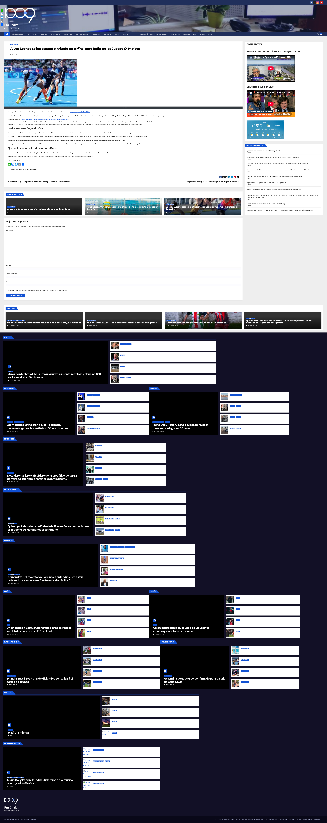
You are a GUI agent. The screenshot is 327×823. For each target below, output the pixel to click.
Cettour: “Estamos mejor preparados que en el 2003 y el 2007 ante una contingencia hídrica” (141, 572)
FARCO (117, 34)
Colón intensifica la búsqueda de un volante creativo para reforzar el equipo (181, 629)
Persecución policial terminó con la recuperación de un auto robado (253, 431)
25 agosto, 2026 (14, 325)
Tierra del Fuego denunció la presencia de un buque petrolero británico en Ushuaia (258, 397)
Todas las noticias (307, 819)
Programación (206, 34)
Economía (123, 344)
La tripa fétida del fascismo (121, 702)
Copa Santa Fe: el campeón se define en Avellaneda (110, 673)
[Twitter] (2, 17)
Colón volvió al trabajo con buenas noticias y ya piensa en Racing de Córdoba (261, 600)
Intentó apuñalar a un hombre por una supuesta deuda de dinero (142, 380)
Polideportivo (14, 44)
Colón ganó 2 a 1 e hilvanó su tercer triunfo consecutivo (254, 623)
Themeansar (33, 819)
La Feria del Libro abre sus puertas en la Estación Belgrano (112, 764)
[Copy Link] (2, 20)
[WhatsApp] (2, 10)
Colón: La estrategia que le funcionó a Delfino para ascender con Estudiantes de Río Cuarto (266, 634)
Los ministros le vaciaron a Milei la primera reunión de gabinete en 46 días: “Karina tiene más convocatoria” (280, 210)
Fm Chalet (11, 25)
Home (214, 819)
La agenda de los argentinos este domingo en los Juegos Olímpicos (212, 182)
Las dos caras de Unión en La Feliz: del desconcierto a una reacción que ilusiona (114, 623)
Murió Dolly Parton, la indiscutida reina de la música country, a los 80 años (44, 323)
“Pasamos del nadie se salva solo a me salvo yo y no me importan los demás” (136, 550)
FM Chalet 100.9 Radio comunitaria (278, 819)
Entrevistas (32, 34)
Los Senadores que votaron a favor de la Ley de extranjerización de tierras (137, 713)
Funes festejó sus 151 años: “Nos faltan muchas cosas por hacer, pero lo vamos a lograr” (124, 470)
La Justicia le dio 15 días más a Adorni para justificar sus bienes (108, 420)
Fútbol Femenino (91, 320)
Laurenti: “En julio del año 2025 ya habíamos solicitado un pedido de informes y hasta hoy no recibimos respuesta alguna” (151, 583)
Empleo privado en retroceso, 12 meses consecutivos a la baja (266, 204)
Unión (125, 34)
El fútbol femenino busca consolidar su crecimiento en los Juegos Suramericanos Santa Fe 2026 (125, 684)
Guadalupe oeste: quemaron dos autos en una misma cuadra (250, 420)
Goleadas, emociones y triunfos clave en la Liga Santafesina (196, 323)
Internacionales (82, 34)
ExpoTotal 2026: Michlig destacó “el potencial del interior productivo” (118, 448)
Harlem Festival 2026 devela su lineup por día (108, 775)
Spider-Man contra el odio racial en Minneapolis (121, 499)
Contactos (175, 34)
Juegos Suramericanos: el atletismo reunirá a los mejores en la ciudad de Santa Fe (202, 208)
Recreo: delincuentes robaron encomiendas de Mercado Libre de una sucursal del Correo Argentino (129, 459)
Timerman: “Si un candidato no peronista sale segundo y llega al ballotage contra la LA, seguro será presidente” (148, 561)
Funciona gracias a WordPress (12, 819)
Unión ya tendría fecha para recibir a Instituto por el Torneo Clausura (110, 600)
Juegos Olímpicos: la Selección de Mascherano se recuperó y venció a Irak (44, 119)
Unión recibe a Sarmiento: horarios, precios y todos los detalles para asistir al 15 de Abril (274, 176)
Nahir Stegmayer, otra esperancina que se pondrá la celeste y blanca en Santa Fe (122, 208)
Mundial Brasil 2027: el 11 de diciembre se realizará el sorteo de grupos (122, 323)
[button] (318, 34)
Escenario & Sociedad (13, 320)
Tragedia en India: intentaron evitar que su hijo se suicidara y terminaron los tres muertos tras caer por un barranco (144, 521)
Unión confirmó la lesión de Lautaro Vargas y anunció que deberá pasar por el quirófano (116, 611)
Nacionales (55, 34)
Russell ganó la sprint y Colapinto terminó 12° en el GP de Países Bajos (264, 673)
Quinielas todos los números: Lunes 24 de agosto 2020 (264, 151)
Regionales (68, 34)
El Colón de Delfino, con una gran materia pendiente (253, 611)
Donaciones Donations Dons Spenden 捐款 (252, 819)
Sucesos (96, 34)
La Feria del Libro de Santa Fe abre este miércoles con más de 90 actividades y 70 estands (123, 753)
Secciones (298, 819)
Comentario (10, 230)
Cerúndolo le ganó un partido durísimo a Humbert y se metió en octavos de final (39, 182)
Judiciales (89, 428)
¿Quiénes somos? (190, 34)
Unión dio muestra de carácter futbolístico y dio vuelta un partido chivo (111, 634)
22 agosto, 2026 (14, 583)
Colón (134, 34)
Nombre (9, 265)
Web (7, 282)
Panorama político (18, 422)
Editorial (107, 34)
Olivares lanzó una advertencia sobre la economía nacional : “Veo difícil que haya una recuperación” (278, 163)
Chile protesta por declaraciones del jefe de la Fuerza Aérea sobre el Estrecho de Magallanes (136, 510)
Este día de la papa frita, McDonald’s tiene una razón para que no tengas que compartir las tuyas (125, 786)
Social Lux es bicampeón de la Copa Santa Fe (108, 662)
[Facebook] (2, 14)
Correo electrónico (12, 273)
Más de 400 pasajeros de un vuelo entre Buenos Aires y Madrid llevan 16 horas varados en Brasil (137, 532)
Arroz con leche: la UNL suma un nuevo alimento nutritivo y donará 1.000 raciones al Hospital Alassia (278, 170)
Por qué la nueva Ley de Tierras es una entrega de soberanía (132, 724)
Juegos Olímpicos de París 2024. (80, 112)
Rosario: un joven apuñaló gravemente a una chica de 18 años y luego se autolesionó (123, 482)
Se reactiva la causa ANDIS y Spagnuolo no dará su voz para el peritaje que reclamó (273, 157)
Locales (44, 34)
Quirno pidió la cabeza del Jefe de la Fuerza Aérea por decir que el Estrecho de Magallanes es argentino (279, 321)
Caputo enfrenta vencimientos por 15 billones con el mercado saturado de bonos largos (274, 189)
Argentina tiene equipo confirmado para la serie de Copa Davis (38, 209)
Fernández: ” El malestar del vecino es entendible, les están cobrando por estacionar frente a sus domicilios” (45, 578)
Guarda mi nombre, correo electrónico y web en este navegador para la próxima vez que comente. (37, 290)
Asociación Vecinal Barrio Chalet (153, 34)
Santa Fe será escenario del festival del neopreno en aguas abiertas (263, 684)
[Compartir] (2, 24)
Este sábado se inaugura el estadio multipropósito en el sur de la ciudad (144, 369)
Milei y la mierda (18, 732)
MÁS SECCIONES (17, 34)
